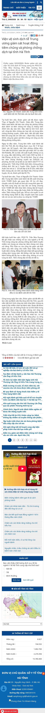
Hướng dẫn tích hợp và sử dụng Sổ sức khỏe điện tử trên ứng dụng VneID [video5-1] (21, 490)
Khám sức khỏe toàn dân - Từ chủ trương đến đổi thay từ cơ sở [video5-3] (22, 507)
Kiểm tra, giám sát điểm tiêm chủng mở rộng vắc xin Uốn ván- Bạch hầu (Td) (22, 434)
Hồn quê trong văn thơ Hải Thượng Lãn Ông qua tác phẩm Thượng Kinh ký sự (22, 404)
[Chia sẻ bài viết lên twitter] (34, 35)
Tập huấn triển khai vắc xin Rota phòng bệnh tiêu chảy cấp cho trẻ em (22, 422)
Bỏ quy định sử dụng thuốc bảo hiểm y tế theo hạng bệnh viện (21, 393)
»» (35, 440)
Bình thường (11, 576)
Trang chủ (8, 7)
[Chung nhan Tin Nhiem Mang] (22, 701)
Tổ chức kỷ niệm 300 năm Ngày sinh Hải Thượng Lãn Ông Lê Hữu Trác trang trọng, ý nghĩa (22, 381)
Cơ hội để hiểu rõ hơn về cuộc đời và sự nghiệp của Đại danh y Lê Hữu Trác (20, 369)
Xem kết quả (28, 580)
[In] (39, 35)
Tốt (7, 572)
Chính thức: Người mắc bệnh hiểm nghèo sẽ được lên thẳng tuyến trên (22, 410)
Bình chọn (16, 580)
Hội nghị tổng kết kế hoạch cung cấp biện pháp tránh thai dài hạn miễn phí (21, 428)
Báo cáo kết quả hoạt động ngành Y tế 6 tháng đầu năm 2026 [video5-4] (21, 515)
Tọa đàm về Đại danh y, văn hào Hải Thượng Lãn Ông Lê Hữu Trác (22, 375)
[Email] (42, 35)
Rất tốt (9, 569)
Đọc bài (33, 57)
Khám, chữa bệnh (12, 27)
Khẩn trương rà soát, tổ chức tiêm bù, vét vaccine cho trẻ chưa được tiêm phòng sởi (21, 387)
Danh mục (20, 25)
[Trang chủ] (22, 14)
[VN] (43, 673)
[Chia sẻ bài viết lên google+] (37, 35)
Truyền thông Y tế (35, 25)
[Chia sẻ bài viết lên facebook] (32, 35)
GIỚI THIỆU (21, 7)
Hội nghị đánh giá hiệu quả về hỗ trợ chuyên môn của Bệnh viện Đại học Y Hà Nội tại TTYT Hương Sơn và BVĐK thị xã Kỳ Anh (22, 398)
